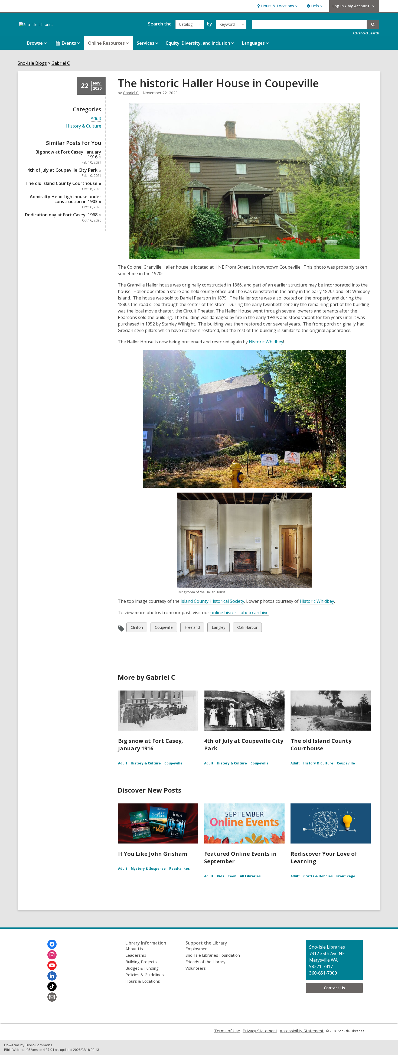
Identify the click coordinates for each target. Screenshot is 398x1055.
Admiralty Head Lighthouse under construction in (65, 199)
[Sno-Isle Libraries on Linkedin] (52, 976)
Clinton (137, 628)
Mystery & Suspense (148, 868)
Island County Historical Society (212, 601)
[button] (277, 6)
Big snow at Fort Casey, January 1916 (150, 744)
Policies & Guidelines (144, 974)
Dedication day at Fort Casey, (61, 215)
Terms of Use (227, 1030)
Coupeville (164, 628)
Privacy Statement (260, 1030)
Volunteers (195, 968)
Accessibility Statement (302, 1030)
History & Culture (83, 126)
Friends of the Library (205, 961)
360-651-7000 (323, 973)
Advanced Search (366, 33)
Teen (232, 876)
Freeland (192, 628)
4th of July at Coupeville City (62, 170)
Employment (197, 948)
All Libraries (250, 876)
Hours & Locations (142, 981)
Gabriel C (60, 63)
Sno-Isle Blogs (32, 63)
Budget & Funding (142, 968)
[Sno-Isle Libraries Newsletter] (52, 997)
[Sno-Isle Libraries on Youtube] (52, 965)
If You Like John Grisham (152, 853)
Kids (220, 876)
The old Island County (61, 183)
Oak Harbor (247, 628)
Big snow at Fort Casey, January (68, 154)
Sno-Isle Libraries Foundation (212, 955)
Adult (96, 118)
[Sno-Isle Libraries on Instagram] (52, 954)
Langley (218, 628)
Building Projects (141, 961)
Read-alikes (179, 868)
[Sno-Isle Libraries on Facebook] (52, 944)
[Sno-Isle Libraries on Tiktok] (52, 986)
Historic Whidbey (266, 342)
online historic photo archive (239, 613)
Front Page (345, 876)
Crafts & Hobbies (318, 876)
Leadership (135, 955)
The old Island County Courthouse (321, 744)
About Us (134, 948)
